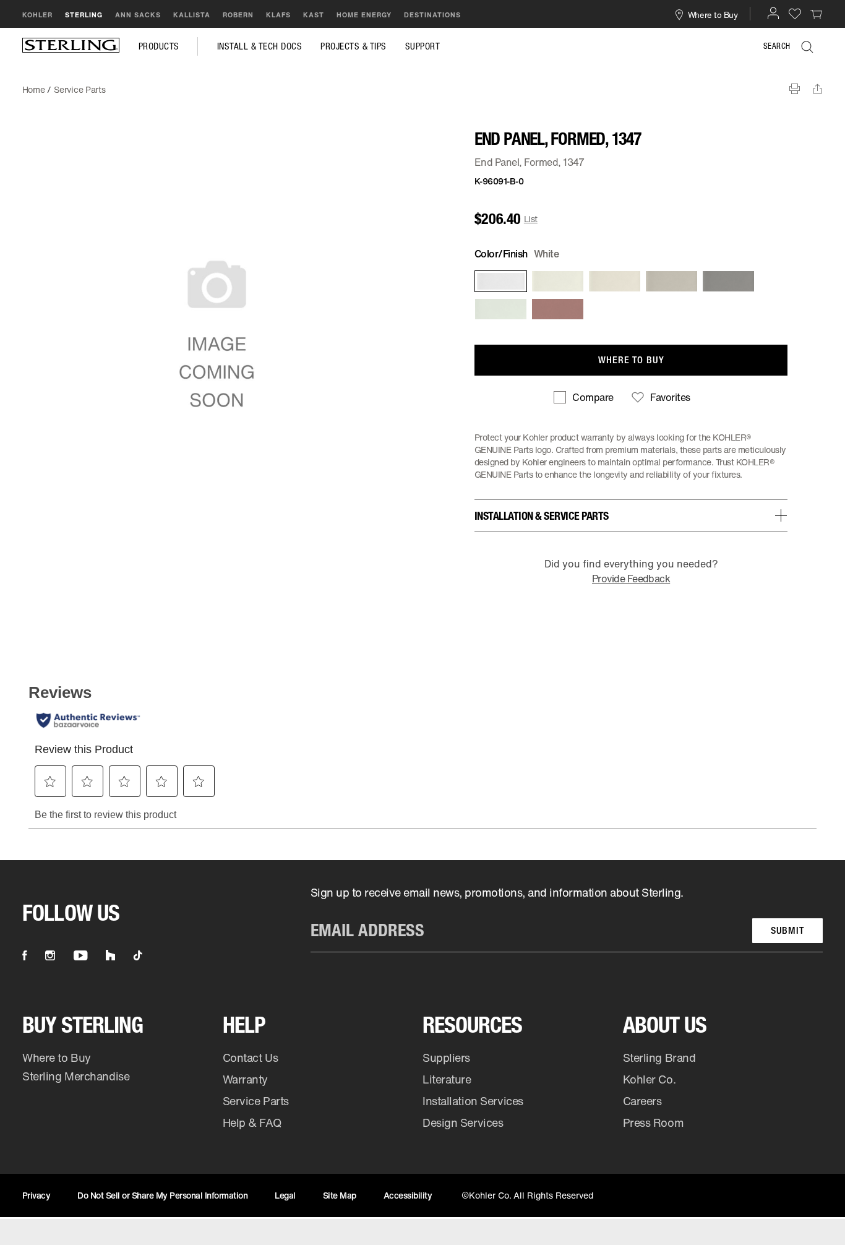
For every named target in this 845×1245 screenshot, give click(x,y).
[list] (567, 919)
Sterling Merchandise (75, 1076)
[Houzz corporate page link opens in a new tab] (110, 955)
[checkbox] (583, 397)
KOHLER (37, 15)
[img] (71, 46)
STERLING (84, 15)
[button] (773, 13)
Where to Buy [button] (713, 14)
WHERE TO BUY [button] (631, 360)
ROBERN (238, 15)
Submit (787, 930)
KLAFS (278, 15)
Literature (446, 1079)
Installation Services (472, 1101)
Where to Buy (56, 1057)
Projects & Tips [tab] (353, 46)
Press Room (653, 1122)
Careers (642, 1101)
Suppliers (446, 1057)
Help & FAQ (252, 1122)
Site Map (339, 1195)
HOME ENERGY (364, 15)
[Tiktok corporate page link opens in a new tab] (138, 955)
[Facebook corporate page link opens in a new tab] (24, 955)
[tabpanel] (422, 83)
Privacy (36, 1195)
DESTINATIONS (432, 15)
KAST (313, 15)
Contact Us (250, 1057)
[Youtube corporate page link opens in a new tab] (80, 955)
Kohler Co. (649, 1079)
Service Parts (256, 1101)
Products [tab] (159, 46)
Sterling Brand (659, 1057)
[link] (816, 13)
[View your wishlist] (795, 13)
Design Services (462, 1122)
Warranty (245, 1079)
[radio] (499, 281)
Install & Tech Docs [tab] (259, 46)
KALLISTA (191, 15)
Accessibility (408, 1195)
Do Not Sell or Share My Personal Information (162, 1195)
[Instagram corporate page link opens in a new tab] (50, 955)
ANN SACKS (138, 15)
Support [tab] (422, 46)
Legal (285, 1195)
